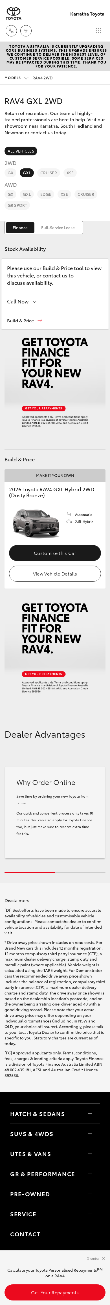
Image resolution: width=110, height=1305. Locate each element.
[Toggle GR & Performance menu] (90, 1174)
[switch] (44, 227)
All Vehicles (21, 151)
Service (23, 1214)
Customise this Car (55, 553)
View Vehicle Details (55, 573)
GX (10, 172)
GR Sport (17, 205)
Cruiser (48, 172)
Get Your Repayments (55, 1292)
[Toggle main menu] (98, 30)
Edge (45, 194)
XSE (70, 172)
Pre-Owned (30, 1194)
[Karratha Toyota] (13, 13)
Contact (25, 1234)
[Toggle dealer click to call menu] (11, 30)
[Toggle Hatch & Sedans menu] (90, 1114)
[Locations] (26, 30)
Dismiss (93, 1258)
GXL (26, 172)
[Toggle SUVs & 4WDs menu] (90, 1134)
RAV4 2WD (29, 78)
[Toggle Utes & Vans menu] (90, 1154)
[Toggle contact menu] (90, 1194)
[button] (24, 320)
